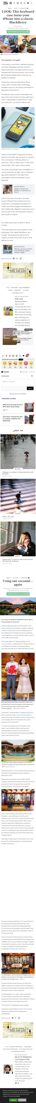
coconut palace (25, 1049)
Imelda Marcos (9, 628)
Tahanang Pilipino (18, 1051)
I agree (13, 1100)
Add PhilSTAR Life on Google (17, 31)
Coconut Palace (6, 644)
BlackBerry (24, 64)
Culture (15, 578)
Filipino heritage (16, 1047)
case (10, 290)
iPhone (14, 287)
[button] (31, 3)
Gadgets (22, 8)
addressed (22, 201)
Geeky (10, 8)
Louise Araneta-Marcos (23, 715)
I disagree (22, 1100)
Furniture (24, 578)
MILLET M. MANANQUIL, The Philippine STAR (19, 588)
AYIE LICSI (19, 26)
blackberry (24, 287)
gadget (17, 290)
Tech (15, 8)
